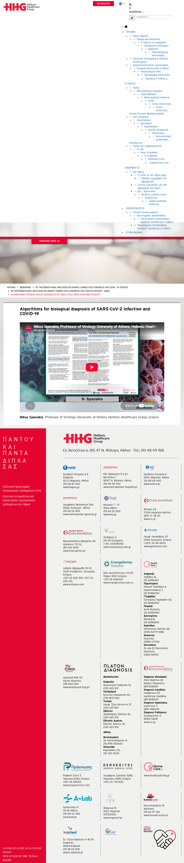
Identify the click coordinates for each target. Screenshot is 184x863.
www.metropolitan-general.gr (80, 514)
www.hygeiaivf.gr (113, 817)
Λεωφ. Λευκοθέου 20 (156, 536)
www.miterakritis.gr (74, 550)
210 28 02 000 (71, 849)
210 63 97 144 (152, 812)
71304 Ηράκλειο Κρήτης (157, 512)
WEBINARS (103, 3)
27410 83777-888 (154, 632)
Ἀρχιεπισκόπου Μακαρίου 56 (79, 541)
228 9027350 (71, 684)
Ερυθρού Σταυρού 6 (155, 474)
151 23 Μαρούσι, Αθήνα (76, 480)
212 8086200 (151, 593)
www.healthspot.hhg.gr (157, 775)
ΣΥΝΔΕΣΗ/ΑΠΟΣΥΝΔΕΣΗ (18, 475)
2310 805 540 (111, 698)
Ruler (7, 860)
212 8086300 (151, 602)
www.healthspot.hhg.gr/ (76, 687)
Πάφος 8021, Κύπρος (115, 576)
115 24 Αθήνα (70, 810)
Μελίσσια (149, 808)
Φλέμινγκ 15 (109, 808)
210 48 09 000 (112, 483)
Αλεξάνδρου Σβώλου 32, (117, 714)
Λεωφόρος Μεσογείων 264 (78, 504)
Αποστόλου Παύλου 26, (157, 628)
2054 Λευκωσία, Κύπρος (157, 539)
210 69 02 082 (71, 813)
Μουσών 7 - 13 (111, 504)
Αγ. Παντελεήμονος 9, (115, 740)
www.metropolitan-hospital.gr (120, 487)
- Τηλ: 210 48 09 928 (147, 450)
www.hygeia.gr (71, 487)
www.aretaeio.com (73, 584)
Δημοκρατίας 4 (152, 715)
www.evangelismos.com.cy (118, 582)
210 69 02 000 (111, 511)
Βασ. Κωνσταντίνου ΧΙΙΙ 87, (118, 572)
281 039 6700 (71, 547)
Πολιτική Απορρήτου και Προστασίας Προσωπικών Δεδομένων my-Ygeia (19, 500)
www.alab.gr (70, 817)
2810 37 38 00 (152, 515)
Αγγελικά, (149, 638)
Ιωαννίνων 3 (150, 705)
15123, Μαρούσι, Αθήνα (156, 477)
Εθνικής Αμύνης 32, (114, 723)
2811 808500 (151, 686)
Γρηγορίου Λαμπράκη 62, (158, 599)
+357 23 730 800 (113, 781)
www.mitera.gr (152, 483)
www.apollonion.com (155, 546)
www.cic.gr (150, 519)
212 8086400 (151, 612)
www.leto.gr (110, 514)
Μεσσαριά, (149, 619)
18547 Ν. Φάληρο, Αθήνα (117, 480)
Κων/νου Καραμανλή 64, (116, 694)
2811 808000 (151, 699)
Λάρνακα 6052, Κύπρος (76, 778)
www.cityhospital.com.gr (117, 547)
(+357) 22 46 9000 (155, 543)
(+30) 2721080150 (113, 543)
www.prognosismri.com (76, 785)
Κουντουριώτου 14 (154, 805)
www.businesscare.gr (156, 815)
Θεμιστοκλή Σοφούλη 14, (117, 685)
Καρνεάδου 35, (111, 750)
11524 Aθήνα (110, 508)
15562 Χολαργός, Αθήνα (76, 507)
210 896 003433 (113, 743)
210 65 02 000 (71, 511)
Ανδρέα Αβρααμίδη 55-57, (77, 568)
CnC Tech (29, 856)
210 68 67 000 (71, 483)
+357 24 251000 (72, 781)
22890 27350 (151, 641)
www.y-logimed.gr (73, 852)
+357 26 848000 (113, 579)
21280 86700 (151, 654)
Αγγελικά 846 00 (72, 677)
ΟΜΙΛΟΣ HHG (48, 240)
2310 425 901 (110, 688)
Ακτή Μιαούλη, (152, 609)
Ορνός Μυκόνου (72, 680)
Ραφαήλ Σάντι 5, (72, 775)
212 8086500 (151, 622)
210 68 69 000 (152, 480)
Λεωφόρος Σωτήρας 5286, (118, 775)
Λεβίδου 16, (150, 577)
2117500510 (109, 814)
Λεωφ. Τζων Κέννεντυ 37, (117, 704)
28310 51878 (151, 718)
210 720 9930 (111, 753)
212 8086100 (151, 580)
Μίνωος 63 (150, 509)
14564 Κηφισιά (71, 845)
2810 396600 (151, 709)
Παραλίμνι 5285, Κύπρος (117, 778)
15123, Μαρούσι (111, 811)
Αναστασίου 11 (71, 807)
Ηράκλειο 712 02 (72, 544)
